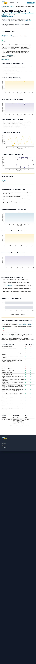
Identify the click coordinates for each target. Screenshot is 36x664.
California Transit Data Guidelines (25, 324)
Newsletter (4, 445)
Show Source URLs (5, 59)
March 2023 (12, 6)
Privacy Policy (4, 447)
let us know (14, 335)
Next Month (10, 16)
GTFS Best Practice (8, 285)
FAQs (18, 2)
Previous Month (5, 16)
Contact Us (31, 2)
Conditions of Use (5, 441)
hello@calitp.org (10, 55)
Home (3, 6)
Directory (12, 2)
